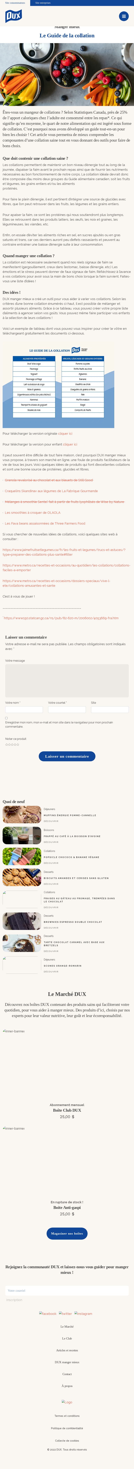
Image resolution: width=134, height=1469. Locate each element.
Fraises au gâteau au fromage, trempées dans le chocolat (79, 900)
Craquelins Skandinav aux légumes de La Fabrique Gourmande (51, 491)
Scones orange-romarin (63, 966)
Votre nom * (12, 702)
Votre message (15, 660)
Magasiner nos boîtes (67, 1233)
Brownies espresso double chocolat (73, 922)
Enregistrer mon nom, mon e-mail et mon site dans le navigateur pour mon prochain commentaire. (59, 724)
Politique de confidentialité (67, 1428)
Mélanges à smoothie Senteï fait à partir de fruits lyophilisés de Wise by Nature (65, 502)
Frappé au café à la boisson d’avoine (72, 836)
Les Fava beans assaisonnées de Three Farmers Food (45, 523)
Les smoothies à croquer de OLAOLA (32, 512)
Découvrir (51, 821)
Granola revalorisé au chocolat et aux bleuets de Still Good (49, 480)
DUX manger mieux (67, 1362)
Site (93, 702)
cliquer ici (65, 433)
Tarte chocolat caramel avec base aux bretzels (74, 944)
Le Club (67, 1338)
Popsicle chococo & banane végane (71, 857)
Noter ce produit (15, 739)
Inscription (14, 1300)
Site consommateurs (15, 3)
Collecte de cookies (67, 1440)
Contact (67, 1374)
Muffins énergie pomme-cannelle (70, 815)
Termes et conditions (67, 1416)
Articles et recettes (67, 1350)
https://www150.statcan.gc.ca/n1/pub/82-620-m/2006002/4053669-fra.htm (61, 618)
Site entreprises (42, 3)
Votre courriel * (57, 702)
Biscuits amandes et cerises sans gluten (76, 878)
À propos (67, 1386)
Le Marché (67, 1326)
